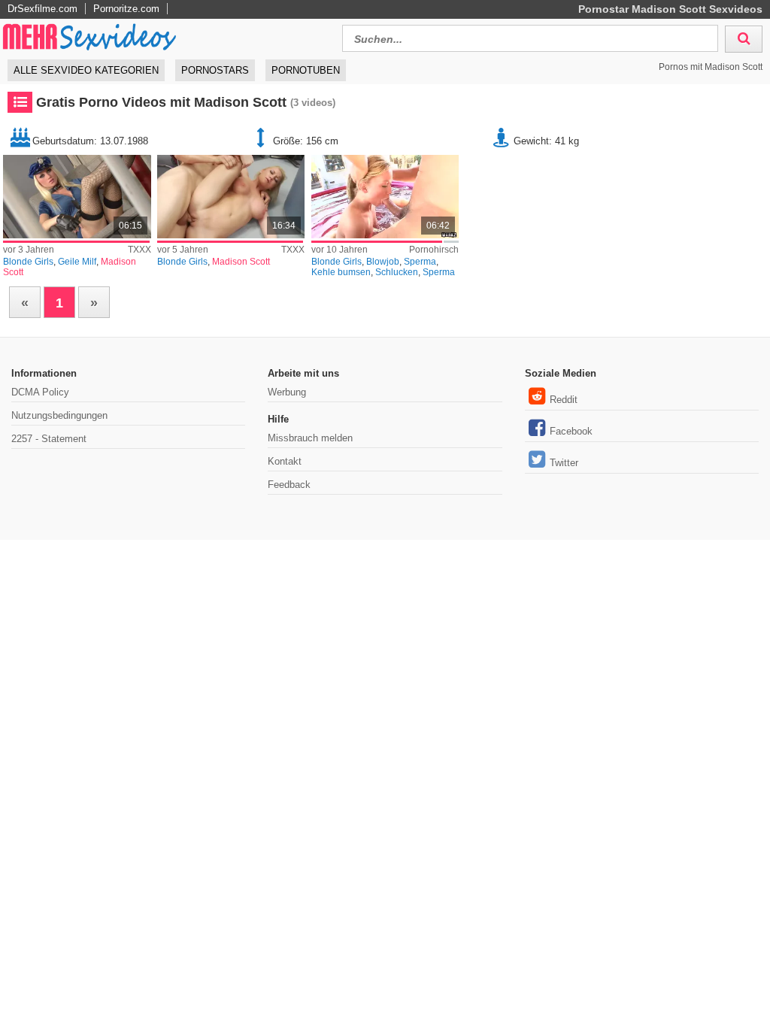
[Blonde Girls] (231, 196)
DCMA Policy (40, 392)
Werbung (287, 392)
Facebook (571, 431)
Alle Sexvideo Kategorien (86, 70)
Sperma (420, 261)
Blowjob (382, 261)
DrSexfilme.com (42, 8)
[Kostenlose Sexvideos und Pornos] (90, 36)
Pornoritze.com (126, 8)
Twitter (564, 462)
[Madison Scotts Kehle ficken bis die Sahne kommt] (385, 196)
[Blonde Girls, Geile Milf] (77, 196)
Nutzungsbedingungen (59, 415)
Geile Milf (77, 261)
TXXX (139, 249)
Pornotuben (305, 70)
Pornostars (215, 70)
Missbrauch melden (310, 438)
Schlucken (396, 272)
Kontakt (285, 461)
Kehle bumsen (341, 272)
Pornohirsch (434, 249)
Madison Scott (241, 261)
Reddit (564, 399)
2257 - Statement (48, 438)
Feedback (289, 484)
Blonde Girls (28, 261)
